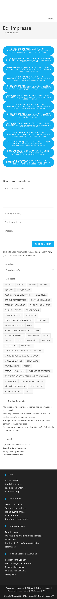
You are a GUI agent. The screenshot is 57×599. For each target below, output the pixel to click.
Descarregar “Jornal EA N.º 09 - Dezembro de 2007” (28, 134)
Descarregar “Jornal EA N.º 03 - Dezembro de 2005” (28, 78)
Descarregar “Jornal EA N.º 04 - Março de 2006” (28, 88)
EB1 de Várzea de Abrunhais (18, 320)
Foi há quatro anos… (15, 511)
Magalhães (32, 340)
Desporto (11, 591)
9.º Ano (32, 285)
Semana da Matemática (32, 381)
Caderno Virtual (18, 526)
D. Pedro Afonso (13, 315)
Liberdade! (10, 539)
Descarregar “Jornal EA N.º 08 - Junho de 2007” (28, 125)
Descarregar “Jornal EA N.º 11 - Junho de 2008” (28, 153)
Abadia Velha (23, 290)
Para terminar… (12, 532)
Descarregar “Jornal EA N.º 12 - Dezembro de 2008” (28, 162)
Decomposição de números (18, 563)
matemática (11, 345)
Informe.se (15, 498)
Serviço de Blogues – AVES (14, 451)
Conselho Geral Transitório (14, 448)
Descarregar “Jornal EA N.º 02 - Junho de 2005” (28, 69)
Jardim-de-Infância (14, 335)
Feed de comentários (15, 487)
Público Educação (17, 401)
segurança (10, 381)
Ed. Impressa (12, 32)
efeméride (42, 320)
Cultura (47, 588)
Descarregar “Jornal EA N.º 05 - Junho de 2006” (28, 97)
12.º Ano (9, 290)
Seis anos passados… (15, 508)
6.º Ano (20, 285)
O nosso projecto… (14, 504)
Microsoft (26, 345)
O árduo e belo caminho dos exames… (24, 535)
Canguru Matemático (15, 300)
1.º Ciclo (9, 285)
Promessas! (10, 546)
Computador (32, 310)
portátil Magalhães (15, 371)
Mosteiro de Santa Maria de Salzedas (23, 351)
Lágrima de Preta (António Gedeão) (22, 543)
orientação (32, 361)
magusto (46, 340)
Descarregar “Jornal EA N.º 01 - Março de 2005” (28, 60)
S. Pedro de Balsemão (40, 371)
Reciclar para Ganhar (15, 559)
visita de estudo (13, 391)
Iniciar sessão (11, 480)
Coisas (39, 588)
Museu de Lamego (14, 361)
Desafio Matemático (14, 567)
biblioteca (41, 295)
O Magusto (10, 574)
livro (19, 340)
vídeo (28, 391)
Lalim (46, 335)
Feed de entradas (13, 484)
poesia (27, 366)
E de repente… (12, 515)
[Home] (3, 32)
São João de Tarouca (15, 386)
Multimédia (35, 591)
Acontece (20, 588)
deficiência (31, 315)
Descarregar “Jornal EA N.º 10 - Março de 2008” (28, 143)
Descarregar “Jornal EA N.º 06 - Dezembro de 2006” (28, 106)
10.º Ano (44, 285)
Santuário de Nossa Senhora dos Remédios (26, 376)
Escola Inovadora (14, 325)
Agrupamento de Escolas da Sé (16, 444)
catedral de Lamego (15, 305)
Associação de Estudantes (18, 295)
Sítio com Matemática (12, 454)
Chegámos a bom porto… (17, 519)
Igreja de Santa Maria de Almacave (22, 330)
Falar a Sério (23, 591)
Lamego (8, 340)
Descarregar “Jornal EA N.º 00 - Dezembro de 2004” (28, 51)
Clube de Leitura (13, 310)
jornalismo (33, 335)
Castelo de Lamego (40, 300)
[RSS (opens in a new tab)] (28, 4)
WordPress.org (12, 491)
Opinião (46, 591)
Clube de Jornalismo (40, 305)
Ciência (30, 588)
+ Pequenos (9, 588)
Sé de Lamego (36, 386)
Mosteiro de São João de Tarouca (21, 356)
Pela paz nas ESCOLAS (16, 570)
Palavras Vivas (12, 366)
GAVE (29, 325)
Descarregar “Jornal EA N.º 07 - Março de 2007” (28, 115)
